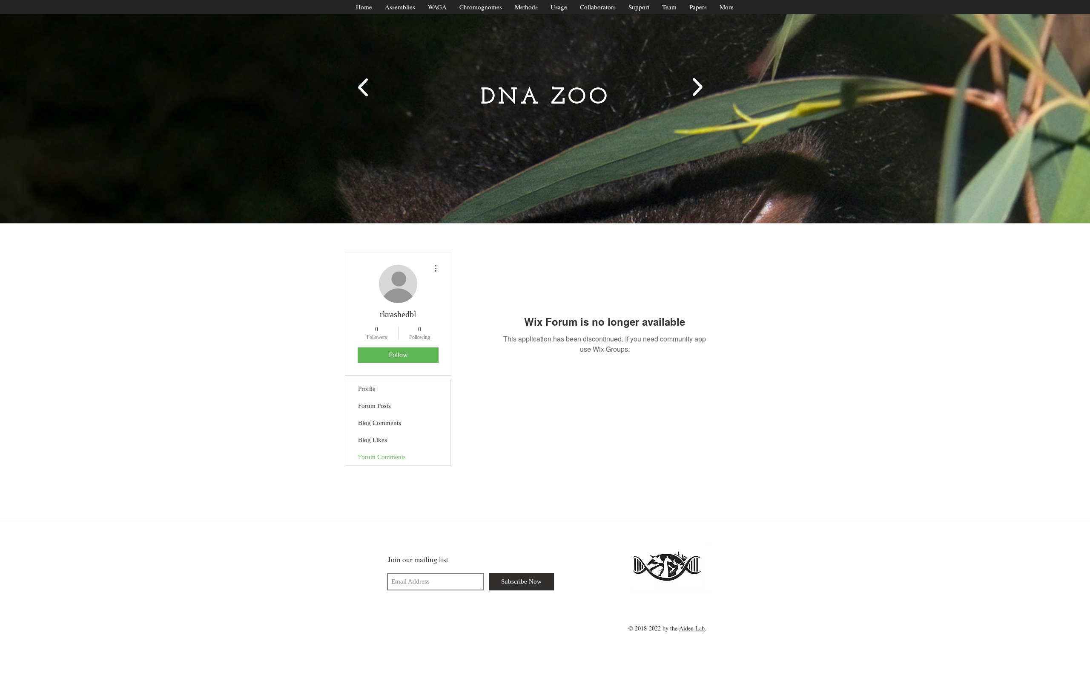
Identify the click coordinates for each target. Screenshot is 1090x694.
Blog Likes (372, 440)
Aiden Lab (692, 628)
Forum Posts (374, 405)
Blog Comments (379, 422)
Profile (367, 388)
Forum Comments (382, 457)
